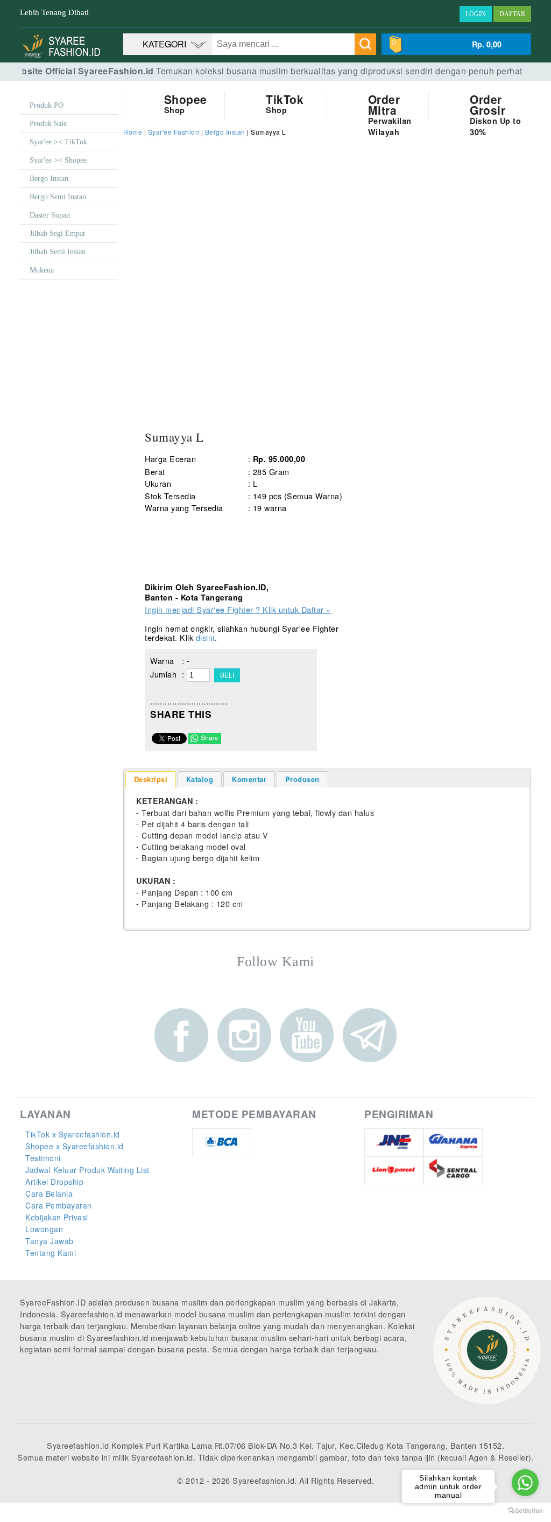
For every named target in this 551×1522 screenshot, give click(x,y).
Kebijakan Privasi (56, 1217)
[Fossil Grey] (255, 571)
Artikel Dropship (54, 1181)
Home (132, 131)
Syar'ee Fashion (174, 131)
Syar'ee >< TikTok (58, 142)
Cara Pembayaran (58, 1205)
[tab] (150, 779)
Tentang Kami (50, 1252)
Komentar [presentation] (249, 779)
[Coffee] (287, 533)
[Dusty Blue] (222, 571)
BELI (227, 675)
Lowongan (44, 1229)
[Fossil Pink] (287, 571)
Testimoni (43, 1158)
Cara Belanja (49, 1193)
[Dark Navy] (190, 571)
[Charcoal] (255, 533)
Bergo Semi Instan (58, 197)
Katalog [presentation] (200, 779)
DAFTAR (512, 14)
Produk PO (46, 105)
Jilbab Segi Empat (57, 233)
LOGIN (475, 14)
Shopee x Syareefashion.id (74, 1146)
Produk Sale (48, 124)
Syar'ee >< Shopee (58, 160)
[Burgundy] (222, 533)
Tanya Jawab (49, 1240)
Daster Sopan (50, 215)
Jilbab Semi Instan (58, 252)
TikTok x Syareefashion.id (72, 1134)
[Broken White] (190, 533)
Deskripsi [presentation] (151, 779)
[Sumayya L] (225, 343)
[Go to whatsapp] (525, 1482)
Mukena (42, 270)
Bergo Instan (49, 178)
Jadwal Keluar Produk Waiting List (87, 1169)
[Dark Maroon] (158, 571)
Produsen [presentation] (302, 779)
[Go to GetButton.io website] (525, 1510)
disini (205, 637)
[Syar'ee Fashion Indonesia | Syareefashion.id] (64, 56)
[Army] (158, 533)
